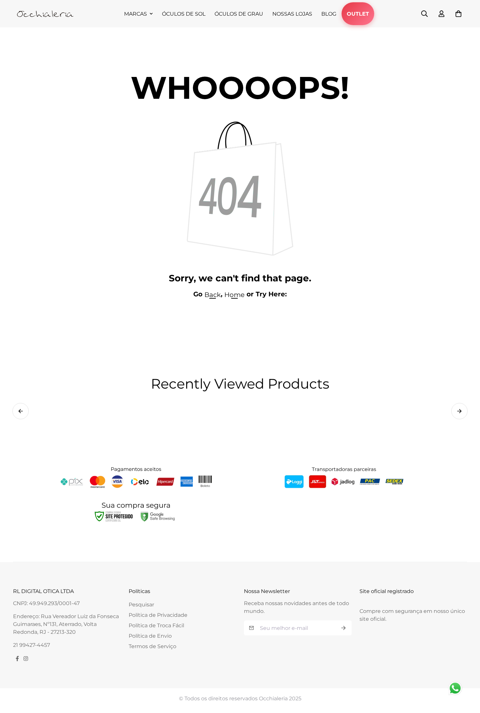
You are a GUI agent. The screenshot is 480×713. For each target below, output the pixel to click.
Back (212, 295)
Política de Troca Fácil (156, 625)
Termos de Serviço (152, 646)
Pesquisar (141, 605)
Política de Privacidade (158, 615)
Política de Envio (150, 636)
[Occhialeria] (45, 13)
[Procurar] (424, 13)
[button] (20, 411)
